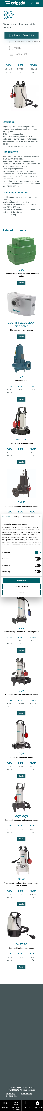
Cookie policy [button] (11, 1096)
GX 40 (21, 879)
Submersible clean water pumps (21, 948)
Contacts (5, 1107)
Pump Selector (38, 1107)
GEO (21, 269)
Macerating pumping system (21, 330)
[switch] (38, 559)
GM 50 (21, 502)
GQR (21, 753)
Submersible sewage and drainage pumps (21, 506)
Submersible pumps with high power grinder (21, 632)
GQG (21, 627)
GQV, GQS (21, 816)
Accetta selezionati (21, 587)
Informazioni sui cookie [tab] (32, 517)
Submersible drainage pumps (21, 757)
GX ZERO (21, 944)
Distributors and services (16, 1108)
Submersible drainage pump (21, 443)
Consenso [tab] (6, 517)
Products (27, 1107)
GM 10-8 (21, 439)
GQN (21, 690)
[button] (37, 3)
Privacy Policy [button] (26, 1094)
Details (21, 283)
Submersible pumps (21, 380)
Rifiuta (21, 593)
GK (21, 376)
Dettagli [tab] (17, 517)
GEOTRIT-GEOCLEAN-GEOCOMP (21, 324)
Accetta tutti (21, 581)
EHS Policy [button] (10, 1094)
